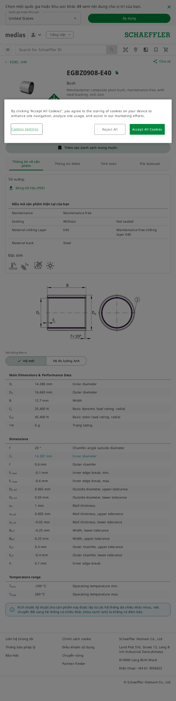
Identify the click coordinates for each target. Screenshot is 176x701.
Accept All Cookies (147, 129)
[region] (88, 121)
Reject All (110, 129)
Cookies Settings (24, 129)
